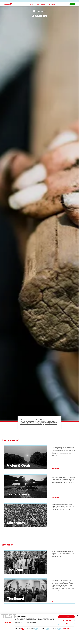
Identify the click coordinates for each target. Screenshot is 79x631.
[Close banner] (77, 615)
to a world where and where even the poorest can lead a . (38, 424)
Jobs (66, 1)
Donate (72, 4)
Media (63, 1)
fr (72, 0)
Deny (66, 623)
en (74, 0)
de (69, 0)
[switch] (36, 629)
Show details (66, 628)
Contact (59, 1)
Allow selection (66, 620)
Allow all (66, 616)
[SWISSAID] (8, 4)
